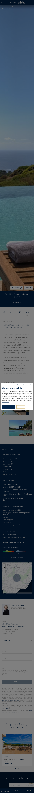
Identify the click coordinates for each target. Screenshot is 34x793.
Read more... (5, 402)
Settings (21, 407)
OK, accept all (8, 407)
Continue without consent (24, 385)
